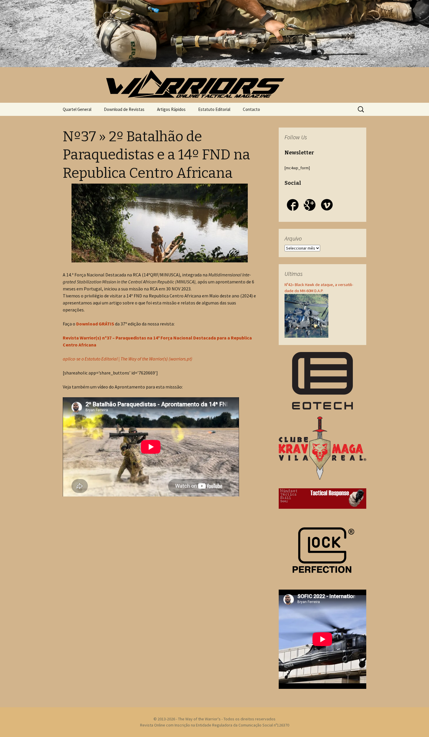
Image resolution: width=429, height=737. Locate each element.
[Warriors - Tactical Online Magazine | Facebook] (293, 205)
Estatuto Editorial (214, 109)
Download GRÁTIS (95, 324)
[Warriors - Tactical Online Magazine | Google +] (309, 205)
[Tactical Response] (322, 498)
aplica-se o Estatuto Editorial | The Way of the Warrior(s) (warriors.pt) (127, 359)
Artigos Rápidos (171, 109)
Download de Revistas (124, 109)
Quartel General (77, 109)
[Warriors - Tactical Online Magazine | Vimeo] (327, 205)
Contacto (251, 109)
